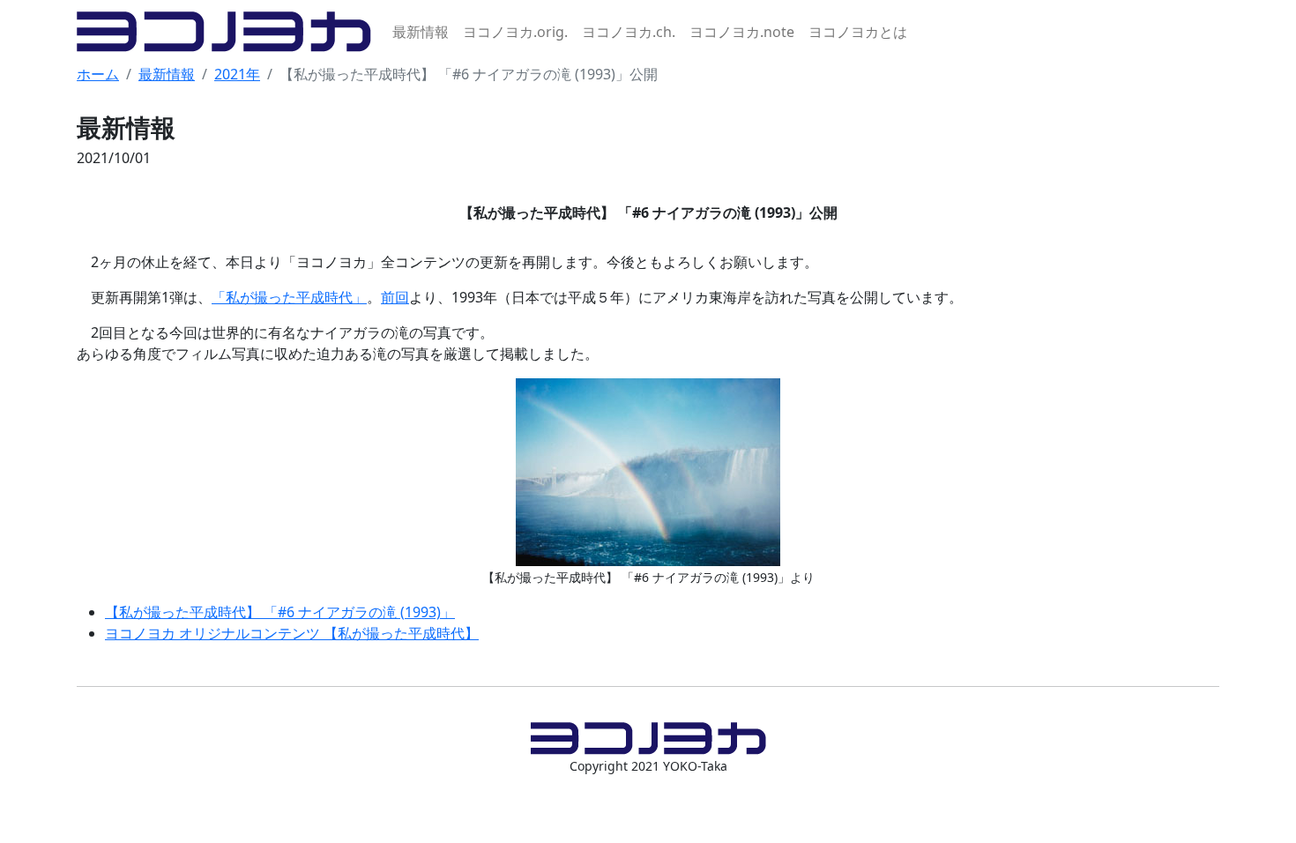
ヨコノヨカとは (857, 31)
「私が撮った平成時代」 (289, 297)
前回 (395, 297)
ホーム (98, 74)
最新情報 (420, 31)
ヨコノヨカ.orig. (515, 31)
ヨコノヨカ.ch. (628, 31)
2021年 (237, 74)
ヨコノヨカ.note (741, 31)
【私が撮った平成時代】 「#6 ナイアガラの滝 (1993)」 (280, 612)
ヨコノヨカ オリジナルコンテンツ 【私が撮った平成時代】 (292, 633)
